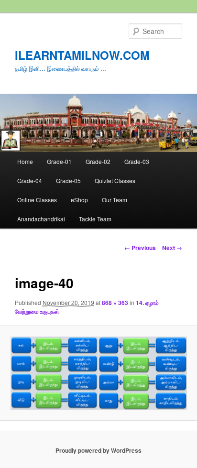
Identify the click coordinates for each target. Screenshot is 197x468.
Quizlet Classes (115, 180)
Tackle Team (95, 219)
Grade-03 (136, 161)
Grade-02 (98, 161)
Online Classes (37, 200)
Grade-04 (29, 180)
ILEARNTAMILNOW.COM (82, 55)
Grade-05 (68, 180)
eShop (79, 200)
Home (25, 161)
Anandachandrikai (41, 219)
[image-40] (98, 373)
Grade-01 (59, 161)
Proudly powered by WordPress (98, 450)
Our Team (114, 200)
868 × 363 (115, 302)
